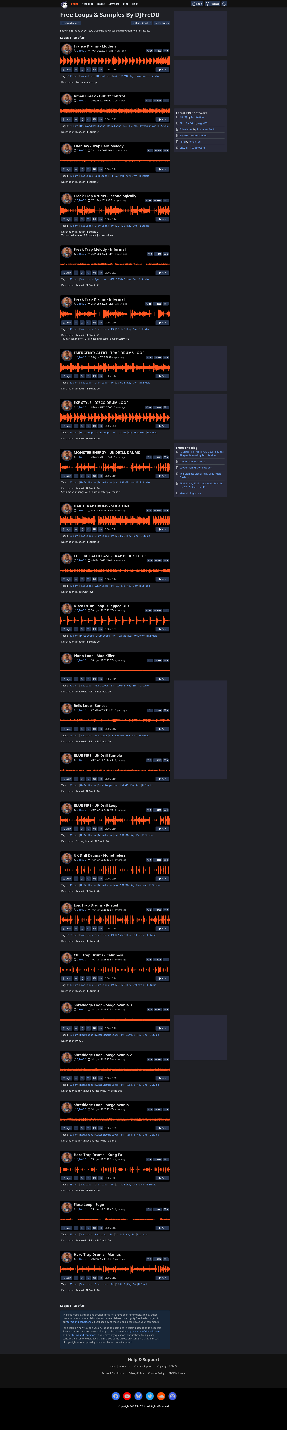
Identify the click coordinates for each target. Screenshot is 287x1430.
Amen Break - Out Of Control (99, 96)
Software (114, 3)
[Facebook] (116, 1396)
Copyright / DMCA (167, 1366)
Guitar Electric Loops (107, 1034)
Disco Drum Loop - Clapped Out (101, 605)
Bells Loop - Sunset (90, 705)
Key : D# (131, 1284)
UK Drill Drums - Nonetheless (100, 855)
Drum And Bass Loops (92, 126)
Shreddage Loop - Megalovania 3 (103, 1004)
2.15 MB (120, 935)
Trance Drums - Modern (95, 46)
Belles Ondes (199, 135)
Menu (71, 23)
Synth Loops (102, 279)
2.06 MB (120, 382)
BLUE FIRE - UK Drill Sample (98, 755)
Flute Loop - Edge (89, 1204)
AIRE (182, 141)
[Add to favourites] (88, 69)
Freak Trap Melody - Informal (100, 249)
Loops (74, 3)
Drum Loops (104, 76)
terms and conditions (79, 1321)
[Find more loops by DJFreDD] (76, 69)
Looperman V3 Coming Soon (196, 467)
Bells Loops (101, 175)
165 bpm (73, 735)
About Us (124, 1366)
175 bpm (73, 126)
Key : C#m (132, 382)
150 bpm (73, 935)
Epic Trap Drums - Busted (96, 905)
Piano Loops (102, 685)
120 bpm (73, 1034)
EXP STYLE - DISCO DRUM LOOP (101, 402)
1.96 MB (119, 735)
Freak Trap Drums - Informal (99, 299)
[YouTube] (127, 1396)
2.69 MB (130, 1034)
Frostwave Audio (206, 129)
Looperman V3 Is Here (192, 461)
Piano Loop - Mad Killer (94, 655)
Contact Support (143, 1366)
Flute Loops (101, 1234)
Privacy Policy (136, 1373)
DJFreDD (81, 50)
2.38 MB (120, 536)
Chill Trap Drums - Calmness (99, 955)
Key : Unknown (138, 76)
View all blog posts (190, 493)
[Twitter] (150, 1396)
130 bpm (73, 635)
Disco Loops (87, 432)
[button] (224, 3)
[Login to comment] (94, 69)
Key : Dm (132, 225)
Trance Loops (87, 76)
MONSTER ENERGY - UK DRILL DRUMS (107, 452)
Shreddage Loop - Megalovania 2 (103, 1054)
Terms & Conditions (113, 1373)
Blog (125, 3)
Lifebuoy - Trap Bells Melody (99, 145)
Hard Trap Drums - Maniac (97, 1254)
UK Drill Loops (88, 482)
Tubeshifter (186, 129)
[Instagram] (172, 1396)
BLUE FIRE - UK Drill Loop (95, 805)
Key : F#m (132, 536)
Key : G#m (131, 175)
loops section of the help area (143, 1331)
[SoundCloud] (161, 1396)
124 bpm (73, 432)
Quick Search (142, 23)
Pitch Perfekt (187, 123)
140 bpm (73, 76)
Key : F (134, 482)
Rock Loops (86, 1034)
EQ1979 (184, 135)
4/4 (115, 76)
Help (135, 3)
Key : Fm (130, 1234)
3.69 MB (133, 126)
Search (163, 23)
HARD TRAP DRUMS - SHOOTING (102, 505)
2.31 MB (123, 76)
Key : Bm (131, 685)
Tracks (101, 3)
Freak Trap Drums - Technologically (105, 195)
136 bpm (73, 536)
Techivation (197, 117)
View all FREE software (192, 147)
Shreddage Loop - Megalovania (101, 1104)
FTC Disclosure (177, 1373)
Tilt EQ (183, 117)
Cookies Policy (156, 1373)
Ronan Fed (195, 141)
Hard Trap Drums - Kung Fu (98, 1154)
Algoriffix (203, 123)
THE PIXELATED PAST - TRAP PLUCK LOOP (110, 555)
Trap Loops (86, 175)
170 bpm (73, 685)
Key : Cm (131, 279)
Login (68, 69)
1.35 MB (130, 1084)
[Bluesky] (138, 1396)
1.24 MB (121, 635)
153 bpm (73, 1184)
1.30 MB (121, 432)
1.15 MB (120, 279)
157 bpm (73, 382)
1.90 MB (120, 685)
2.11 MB (120, 1184)
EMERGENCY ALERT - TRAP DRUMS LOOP (109, 352)
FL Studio (153, 76)
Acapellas (87, 3)
